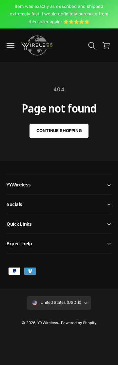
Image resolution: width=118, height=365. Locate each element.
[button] (10, 45)
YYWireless (47, 323)
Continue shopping (59, 130)
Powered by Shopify (78, 323)
